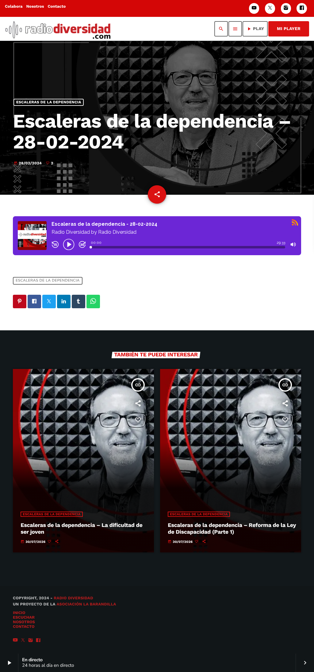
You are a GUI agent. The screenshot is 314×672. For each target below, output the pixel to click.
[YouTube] (254, 8)
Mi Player (289, 28)
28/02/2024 (28, 163)
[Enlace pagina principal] (58, 29)
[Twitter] (270, 8)
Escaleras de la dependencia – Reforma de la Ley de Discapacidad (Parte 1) (232, 528)
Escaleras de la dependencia (48, 102)
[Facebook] (302, 8)
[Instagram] (286, 8)
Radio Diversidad (73, 598)
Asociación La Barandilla (86, 604)
